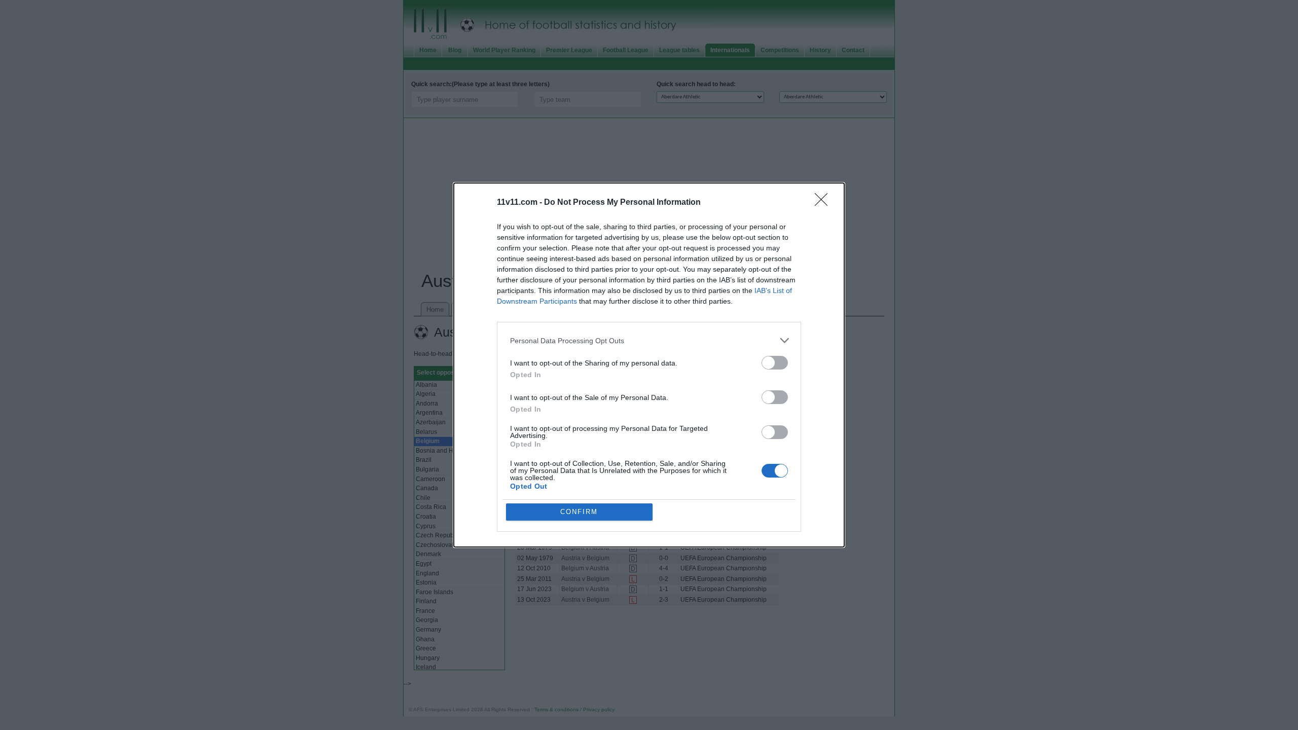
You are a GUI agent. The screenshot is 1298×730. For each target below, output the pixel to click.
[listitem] (649, 340)
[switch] (775, 363)
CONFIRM (579, 512)
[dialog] (649, 365)
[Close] (824, 202)
